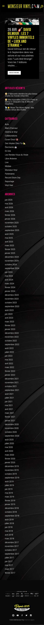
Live (6, 162)
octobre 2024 (11, 264)
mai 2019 (9, 493)
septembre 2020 (12, 435)
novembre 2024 (12, 260)
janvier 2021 (10, 420)
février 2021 (10, 416)
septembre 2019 (12, 477)
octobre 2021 (11, 386)
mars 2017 (9, 569)
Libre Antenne (11, 158)
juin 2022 (8, 355)
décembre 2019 (12, 466)
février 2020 (10, 458)
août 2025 (9, 234)
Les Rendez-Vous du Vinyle (16, 154)
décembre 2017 (12, 542)
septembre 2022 (12, 344)
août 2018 (9, 519)
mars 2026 (9, 211)
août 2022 (9, 348)
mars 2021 (9, 413)
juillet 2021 (9, 397)
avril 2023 (9, 317)
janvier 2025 (10, 253)
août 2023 (9, 310)
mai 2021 (9, 405)
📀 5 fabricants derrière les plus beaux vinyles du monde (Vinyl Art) (21, 94)
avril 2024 (9, 279)
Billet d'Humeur (11, 128)
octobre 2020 (11, 432)
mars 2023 (9, 321)
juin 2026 (8, 199)
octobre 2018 (11, 512)
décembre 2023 (12, 295)
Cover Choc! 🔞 (11, 139)
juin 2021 (8, 401)
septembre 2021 (12, 390)
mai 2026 (9, 203)
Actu (7, 124)
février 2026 (10, 215)
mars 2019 (9, 496)
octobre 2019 (11, 473)
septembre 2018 (12, 515)
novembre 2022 (12, 336)
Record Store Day (12, 177)
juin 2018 (8, 527)
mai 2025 (9, 237)
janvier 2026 (10, 218)
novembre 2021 (12, 382)
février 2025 (10, 249)
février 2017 (10, 572)
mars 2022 (9, 367)
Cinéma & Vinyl (11, 132)
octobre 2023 (11, 302)
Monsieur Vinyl (11, 170)
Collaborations (11, 135)
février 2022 (10, 371)
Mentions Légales (29, 620)
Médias (8, 166)
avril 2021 (9, 409)
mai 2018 (9, 531)
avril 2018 (9, 534)
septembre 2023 (12, 306)
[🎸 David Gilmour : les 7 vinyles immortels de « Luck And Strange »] (22, 21)
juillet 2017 (9, 557)
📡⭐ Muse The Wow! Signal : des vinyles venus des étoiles (19, 108)
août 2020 (9, 439)
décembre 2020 (12, 424)
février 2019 (10, 500)
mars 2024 (9, 283)
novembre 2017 (12, 546)
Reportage (9, 181)
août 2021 (9, 394)
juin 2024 (8, 272)
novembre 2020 (12, 428)
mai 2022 (9, 359)
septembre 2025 (12, 230)
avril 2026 (9, 207)
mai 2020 (9, 447)
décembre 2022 (12, 333)
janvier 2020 (10, 462)
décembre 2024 (12, 257)
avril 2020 (9, 451)
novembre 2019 (12, 470)
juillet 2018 (9, 523)
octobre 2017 (11, 550)
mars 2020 (9, 454)
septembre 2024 (12, 268)
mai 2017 (9, 565)
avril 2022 (9, 363)
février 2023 (10, 325)
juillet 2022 (9, 352)
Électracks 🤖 (11, 147)
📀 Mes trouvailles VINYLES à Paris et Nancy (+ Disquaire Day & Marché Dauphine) (21, 101)
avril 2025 (9, 241)
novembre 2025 (12, 222)
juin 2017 (8, 561)
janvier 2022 (10, 375)
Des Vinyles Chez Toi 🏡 (15, 143)
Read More (14, 73)
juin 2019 (8, 489)
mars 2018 (9, 538)
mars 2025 (9, 245)
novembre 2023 (12, 298)
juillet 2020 (9, 443)
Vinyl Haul (9, 185)
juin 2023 (8, 314)
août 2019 (9, 481)
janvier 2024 (10, 291)
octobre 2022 (11, 340)
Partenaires (10, 173)
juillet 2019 (9, 485)
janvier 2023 (10, 329)
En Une (8, 151)
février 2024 (10, 287)
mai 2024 (9, 276)
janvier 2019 (10, 504)
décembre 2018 (12, 508)
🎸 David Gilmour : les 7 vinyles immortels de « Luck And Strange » (21, 37)
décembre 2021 (12, 378)
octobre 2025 (11, 226)
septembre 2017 (12, 553)
